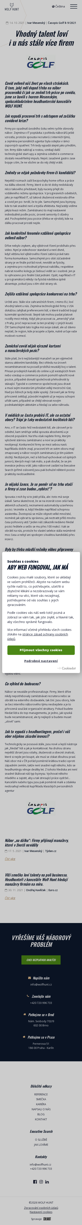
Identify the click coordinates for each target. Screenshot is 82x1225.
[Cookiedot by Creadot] (66, 668)
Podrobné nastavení (41, 661)
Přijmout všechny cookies (41, 650)
